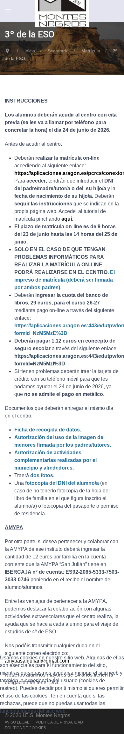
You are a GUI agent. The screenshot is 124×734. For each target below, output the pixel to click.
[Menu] (8, 11)
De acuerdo (22, 727)
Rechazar (65, 727)
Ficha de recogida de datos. (47, 429)
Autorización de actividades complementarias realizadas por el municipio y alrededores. (55, 460)
